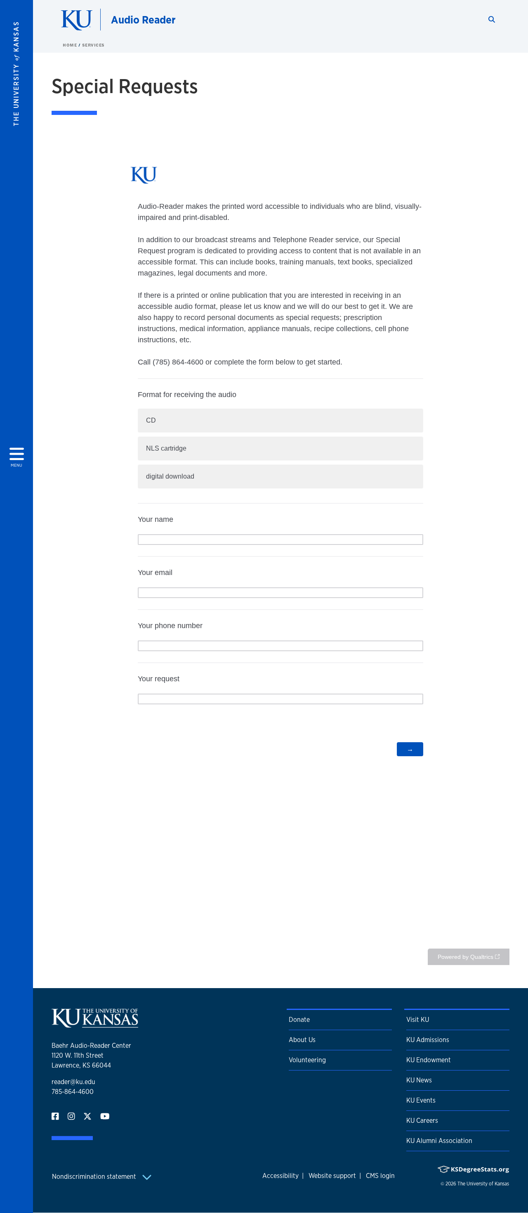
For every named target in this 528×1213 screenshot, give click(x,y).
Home (70, 45)
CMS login (380, 1175)
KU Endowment (428, 1060)
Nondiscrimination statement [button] (95, 1176)
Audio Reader (143, 19)
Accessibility (280, 1175)
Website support (332, 1175)
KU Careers (422, 1120)
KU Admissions (427, 1039)
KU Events (421, 1100)
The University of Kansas (483, 1183)
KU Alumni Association (439, 1140)
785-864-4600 (73, 1091)
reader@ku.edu (73, 1081)
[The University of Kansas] (95, 1024)
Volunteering (307, 1060)
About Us (302, 1039)
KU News (419, 1080)
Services (93, 45)
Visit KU (417, 1019)
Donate (299, 1019)
